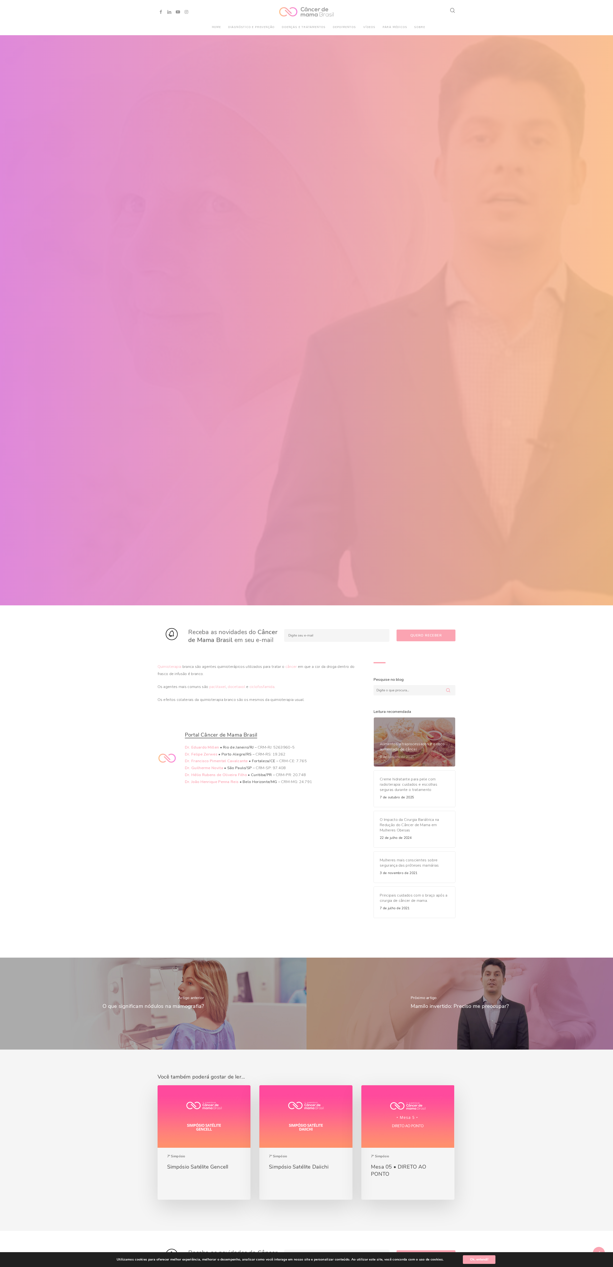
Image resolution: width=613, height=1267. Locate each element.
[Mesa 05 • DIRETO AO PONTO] (407, 1142)
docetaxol (236, 686)
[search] (453, 10)
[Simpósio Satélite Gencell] (204, 1142)
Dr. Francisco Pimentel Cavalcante (216, 761)
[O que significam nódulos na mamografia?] (153, 1004)
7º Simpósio (176, 1156)
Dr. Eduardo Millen (202, 747)
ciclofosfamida (262, 686)
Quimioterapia (170, 666)
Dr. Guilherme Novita (204, 768)
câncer (291, 666)
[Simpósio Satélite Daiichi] (305, 1142)
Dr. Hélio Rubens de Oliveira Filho (216, 775)
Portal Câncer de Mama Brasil (221, 735)
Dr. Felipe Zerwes (201, 754)
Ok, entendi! (479, 1259)
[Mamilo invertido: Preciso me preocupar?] (459, 1004)
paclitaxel (217, 686)
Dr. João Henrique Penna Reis (211, 781)
